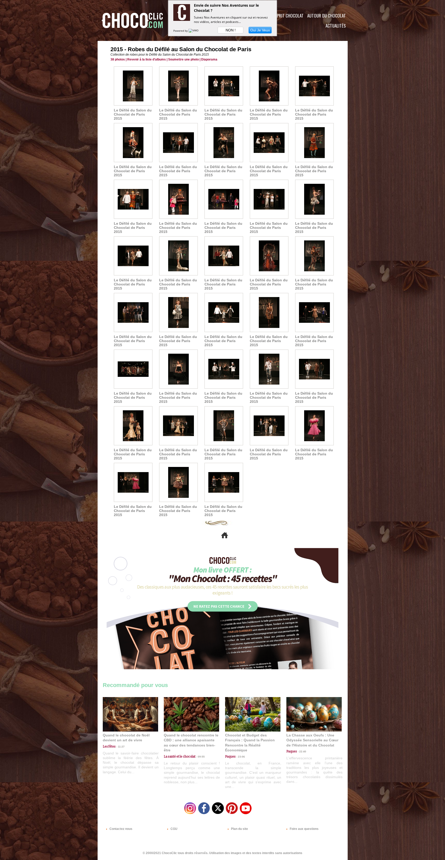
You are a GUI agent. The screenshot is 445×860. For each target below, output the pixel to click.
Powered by (181, 30)
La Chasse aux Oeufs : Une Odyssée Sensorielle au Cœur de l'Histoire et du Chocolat (312, 740)
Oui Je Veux (260, 30)
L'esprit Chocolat (287, 15)
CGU (173, 829)
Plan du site (239, 829)
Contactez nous (120, 829)
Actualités (336, 25)
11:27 (120, 746)
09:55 (200, 756)
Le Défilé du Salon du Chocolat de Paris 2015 (133, 114)
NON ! (231, 30)
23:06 (240, 756)
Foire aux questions (304, 829)
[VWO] (194, 30)
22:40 (301, 751)
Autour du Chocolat (326, 15)
